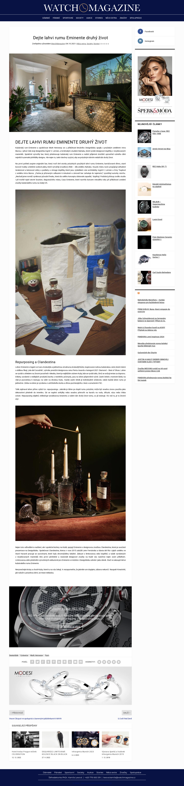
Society (79, 18)
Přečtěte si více (70, 626)
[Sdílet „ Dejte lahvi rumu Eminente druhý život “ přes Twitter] (37, 662)
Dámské (46, 18)
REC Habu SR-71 (159, 166)
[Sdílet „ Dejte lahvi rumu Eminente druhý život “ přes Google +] (43, 662)
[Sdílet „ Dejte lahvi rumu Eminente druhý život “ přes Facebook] (32, 662)
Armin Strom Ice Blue (161, 149)
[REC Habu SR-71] (144, 171)
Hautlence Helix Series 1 (159, 256)
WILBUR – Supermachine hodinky (158, 204)
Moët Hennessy (36, 655)
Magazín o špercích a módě (154, 293)
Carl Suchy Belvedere (161, 272)
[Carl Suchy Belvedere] (144, 277)
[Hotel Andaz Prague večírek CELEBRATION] (25, 739)
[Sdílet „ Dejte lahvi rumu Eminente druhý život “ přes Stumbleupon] (70, 662)
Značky (123, 18)
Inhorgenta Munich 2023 (83, 752)
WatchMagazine (58, 44)
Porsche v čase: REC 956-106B (70, 608)
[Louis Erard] (144, 224)
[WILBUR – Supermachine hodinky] (144, 207)
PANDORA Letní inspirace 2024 (151, 337)
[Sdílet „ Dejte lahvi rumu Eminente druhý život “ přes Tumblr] (48, 662)
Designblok (13, 655)
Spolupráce (136, 18)
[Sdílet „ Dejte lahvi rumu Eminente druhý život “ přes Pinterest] (53, 662)
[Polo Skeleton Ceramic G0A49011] (144, 242)
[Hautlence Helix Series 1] (144, 260)
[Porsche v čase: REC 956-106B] (144, 136)
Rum (47, 655)
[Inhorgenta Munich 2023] (85, 739)
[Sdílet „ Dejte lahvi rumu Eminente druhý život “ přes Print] (80, 662)
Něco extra (111, 18)
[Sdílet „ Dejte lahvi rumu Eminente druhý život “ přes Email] (75, 662)
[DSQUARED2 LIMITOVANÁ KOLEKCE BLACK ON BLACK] (55, 739)
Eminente (24, 655)
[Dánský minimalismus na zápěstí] (144, 189)
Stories (99, 18)
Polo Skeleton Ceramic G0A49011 (162, 238)
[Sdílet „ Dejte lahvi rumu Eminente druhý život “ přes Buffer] (64, 662)
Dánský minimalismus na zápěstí (161, 185)
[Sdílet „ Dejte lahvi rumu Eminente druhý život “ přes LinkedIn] (59, 662)
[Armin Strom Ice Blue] (144, 154)
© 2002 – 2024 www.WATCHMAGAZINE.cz (92, 783)
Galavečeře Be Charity (147, 353)
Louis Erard (157, 219)
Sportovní (68, 18)
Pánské (56, 18)
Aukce (89, 18)
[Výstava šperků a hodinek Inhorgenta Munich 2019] (115, 739)
